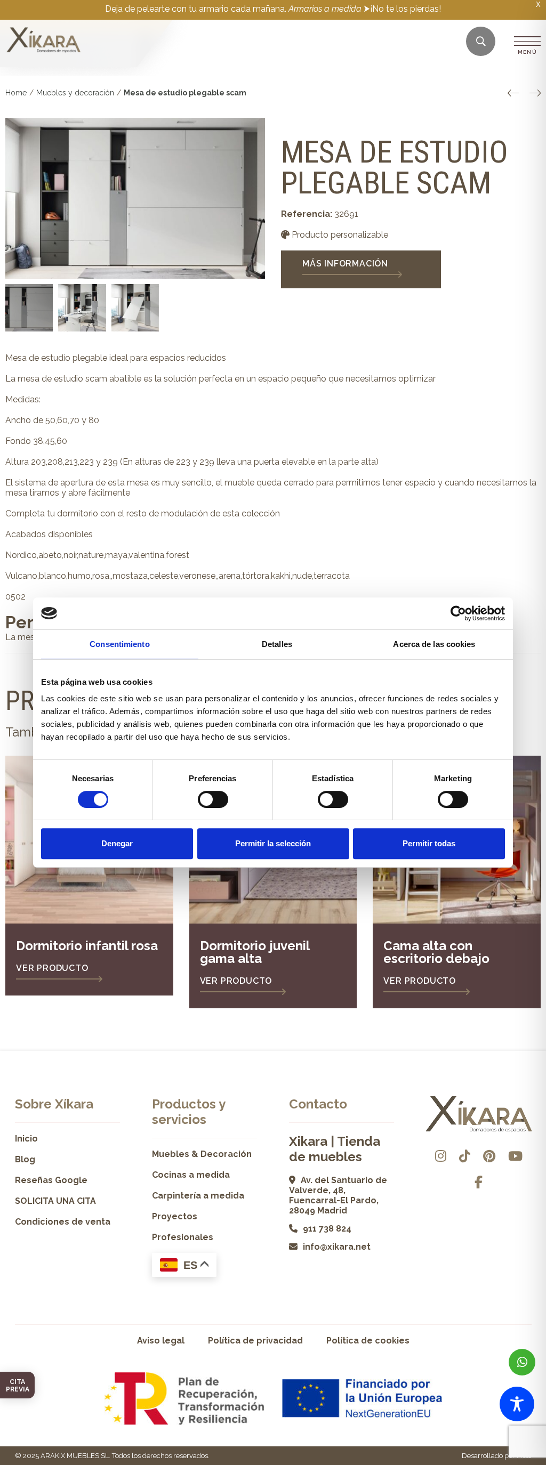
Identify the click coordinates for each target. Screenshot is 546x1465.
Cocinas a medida (191, 1175)
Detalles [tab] (277, 644)
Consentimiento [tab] (119, 644)
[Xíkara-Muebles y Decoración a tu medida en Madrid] (43, 41)
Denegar (117, 843)
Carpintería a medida (198, 1196)
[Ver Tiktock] (464, 1156)
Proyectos (174, 1216)
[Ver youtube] (515, 1156)
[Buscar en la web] (481, 42)
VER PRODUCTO (52, 968)
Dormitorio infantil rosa (87, 945)
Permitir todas (429, 843)
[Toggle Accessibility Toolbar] (517, 1404)
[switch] (213, 799)
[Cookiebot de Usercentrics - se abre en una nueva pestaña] (458, 613)
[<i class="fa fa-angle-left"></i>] (513, 93)
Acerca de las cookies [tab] (434, 644)
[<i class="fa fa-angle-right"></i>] (535, 93)
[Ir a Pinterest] (489, 1156)
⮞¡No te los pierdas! (402, 9)
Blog (25, 1159)
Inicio (26, 1139)
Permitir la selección (273, 843)
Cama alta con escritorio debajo (436, 952)
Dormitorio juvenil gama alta (254, 952)
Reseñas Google (51, 1180)
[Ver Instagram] (440, 1156)
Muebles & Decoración (202, 1154)
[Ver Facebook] (479, 1182)
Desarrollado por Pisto (497, 1456)
